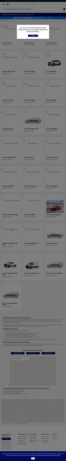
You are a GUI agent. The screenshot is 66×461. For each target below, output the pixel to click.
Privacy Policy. (57, 455)
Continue (33, 35)
